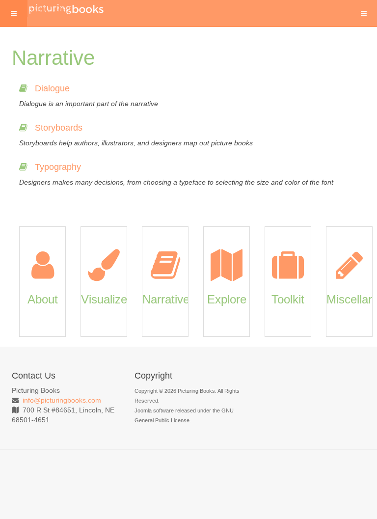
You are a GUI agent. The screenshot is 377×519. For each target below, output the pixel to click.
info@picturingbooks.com (62, 400)
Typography (58, 167)
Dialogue (52, 88)
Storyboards (58, 128)
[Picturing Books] (66, 8)
